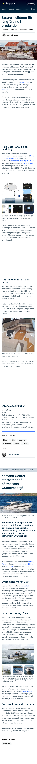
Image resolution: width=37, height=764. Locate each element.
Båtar (4, 9)
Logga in (31, 3)
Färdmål (11, 9)
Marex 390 (25, 586)
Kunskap (19, 9)
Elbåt (5, 440)
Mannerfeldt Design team (21, 161)
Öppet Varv (24, 82)
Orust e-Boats (28, 163)
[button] (32, 193)
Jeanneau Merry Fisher (24, 564)
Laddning (22, 440)
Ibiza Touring (27, 691)
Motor (17, 444)
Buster (30, 562)
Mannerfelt (7, 444)
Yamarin (5, 564)
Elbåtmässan (7, 89)
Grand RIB (9, 566)
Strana (25, 444)
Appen (27, 9)
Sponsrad (6, 744)
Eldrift (12, 440)
